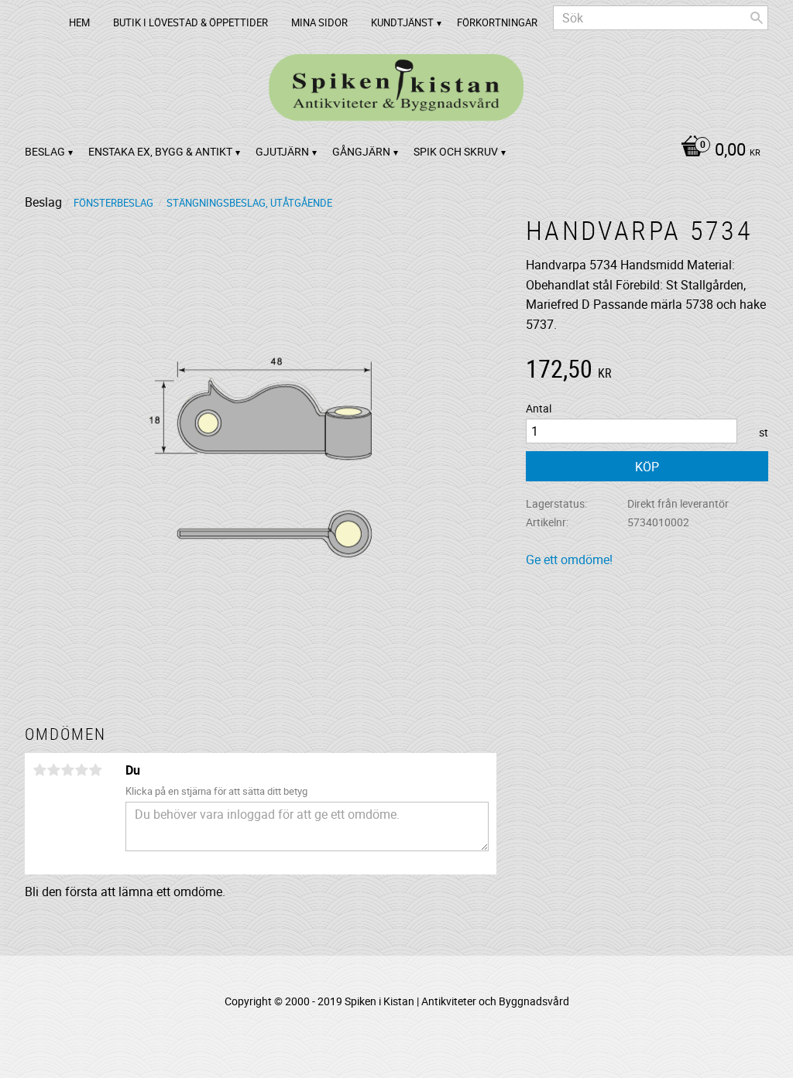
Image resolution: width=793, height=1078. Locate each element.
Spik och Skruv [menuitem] (456, 151)
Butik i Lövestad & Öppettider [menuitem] (190, 22)
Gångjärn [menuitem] (361, 151)
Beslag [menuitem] (45, 151)
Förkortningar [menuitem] (497, 22)
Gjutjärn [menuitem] (282, 151)
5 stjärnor (95, 770)
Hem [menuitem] (79, 22)
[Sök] (756, 17)
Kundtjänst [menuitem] (402, 22)
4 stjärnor (81, 770)
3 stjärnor (67, 770)
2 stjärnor (53, 770)
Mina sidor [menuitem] (319, 22)
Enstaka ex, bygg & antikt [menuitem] (160, 151)
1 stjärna (39, 770)
